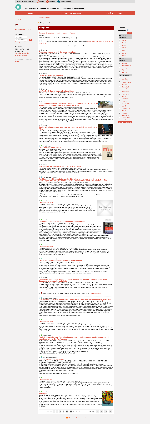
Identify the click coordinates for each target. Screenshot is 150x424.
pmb (85, 418)
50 (101, 411)
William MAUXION (96, 293)
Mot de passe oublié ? (21, 42)
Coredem (52, 1)
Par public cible (124, 75)
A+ (21, 20)
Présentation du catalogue (70, 13)
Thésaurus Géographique (46, 33)
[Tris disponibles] (44, 41)
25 (97, 411)
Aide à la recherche (114, 13)
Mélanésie (65, 33)
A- (16, 19)
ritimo (42, 1)
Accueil (31, 13)
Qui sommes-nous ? (23, 30)
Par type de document (122, 59)
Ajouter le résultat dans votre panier (97, 41)
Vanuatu (72, 33)
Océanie (58, 33)
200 (110, 411)
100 (105, 411)
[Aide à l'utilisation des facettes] (127, 30)
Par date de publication (122, 36)
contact (17, 61)
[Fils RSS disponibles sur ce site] (67, 418)
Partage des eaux (66, 1)
